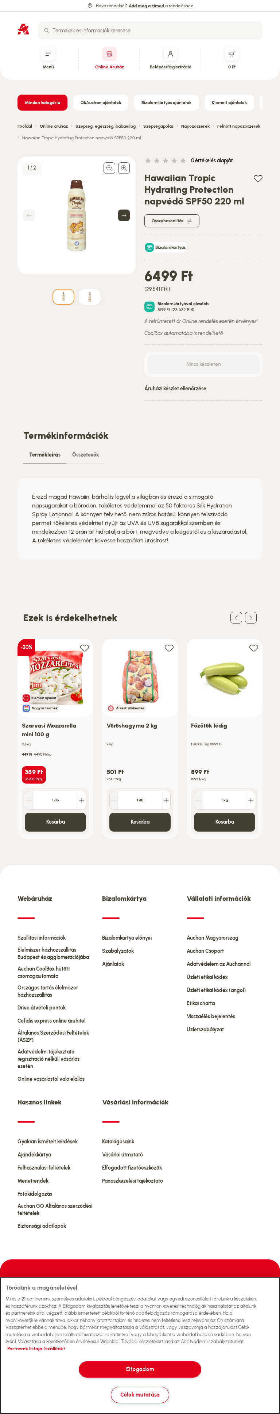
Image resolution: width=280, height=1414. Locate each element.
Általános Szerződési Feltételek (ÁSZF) (53, 1036)
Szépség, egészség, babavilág (105, 126)
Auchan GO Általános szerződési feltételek (55, 1209)
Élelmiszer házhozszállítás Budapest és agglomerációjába (53, 953)
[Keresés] (46, 30)
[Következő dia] (251, 618)
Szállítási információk (42, 938)
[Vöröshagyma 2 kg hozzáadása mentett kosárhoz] (169, 647)
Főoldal (25, 126)
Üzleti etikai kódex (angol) (216, 990)
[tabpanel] (140, 518)
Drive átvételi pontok (42, 1008)
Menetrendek (33, 1181)
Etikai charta (201, 1003)
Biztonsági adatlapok (42, 1226)
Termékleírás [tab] (45, 455)
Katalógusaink (118, 1142)
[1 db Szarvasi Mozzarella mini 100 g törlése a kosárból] (29, 800)
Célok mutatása (140, 1394)
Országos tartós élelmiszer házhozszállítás (48, 991)
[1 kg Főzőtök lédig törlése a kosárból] (198, 800)
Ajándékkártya (34, 1155)
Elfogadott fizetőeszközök (132, 1168)
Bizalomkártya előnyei (127, 938)
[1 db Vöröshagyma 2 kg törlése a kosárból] (114, 800)
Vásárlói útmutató (122, 1155)
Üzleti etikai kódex (207, 977)
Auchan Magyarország (212, 938)
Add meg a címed (146, 5)
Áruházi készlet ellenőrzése (175, 389)
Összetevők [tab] (85, 455)
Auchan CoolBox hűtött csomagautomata (44, 972)
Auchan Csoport (205, 951)
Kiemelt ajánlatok (229, 102)
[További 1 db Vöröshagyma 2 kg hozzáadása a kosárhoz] (166, 800)
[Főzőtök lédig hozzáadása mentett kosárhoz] (253, 647)
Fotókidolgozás (35, 1194)
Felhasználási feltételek (44, 1168)
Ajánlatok (113, 964)
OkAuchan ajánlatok (101, 102)
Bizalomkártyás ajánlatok (166, 102)
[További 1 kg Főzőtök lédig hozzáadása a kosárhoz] (251, 800)
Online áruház (54, 126)
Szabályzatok (118, 951)
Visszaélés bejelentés (211, 1016)
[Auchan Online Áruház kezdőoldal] (23, 29)
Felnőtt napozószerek (238, 126)
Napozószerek (195, 126)
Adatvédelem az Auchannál (218, 964)
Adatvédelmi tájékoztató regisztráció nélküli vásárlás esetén (48, 1059)
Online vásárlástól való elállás (51, 1079)
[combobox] (150, 30)
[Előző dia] (236, 618)
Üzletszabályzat (205, 1030)
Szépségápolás (158, 126)
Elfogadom (140, 1369)
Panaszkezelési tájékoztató (132, 1181)
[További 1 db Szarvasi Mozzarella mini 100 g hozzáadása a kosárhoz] (82, 800)
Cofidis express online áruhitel (51, 1021)
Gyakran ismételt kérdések (48, 1142)
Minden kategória (42, 102)
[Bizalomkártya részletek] (149, 307)
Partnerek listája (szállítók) (36, 1348)
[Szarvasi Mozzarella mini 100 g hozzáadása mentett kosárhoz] (84, 647)
